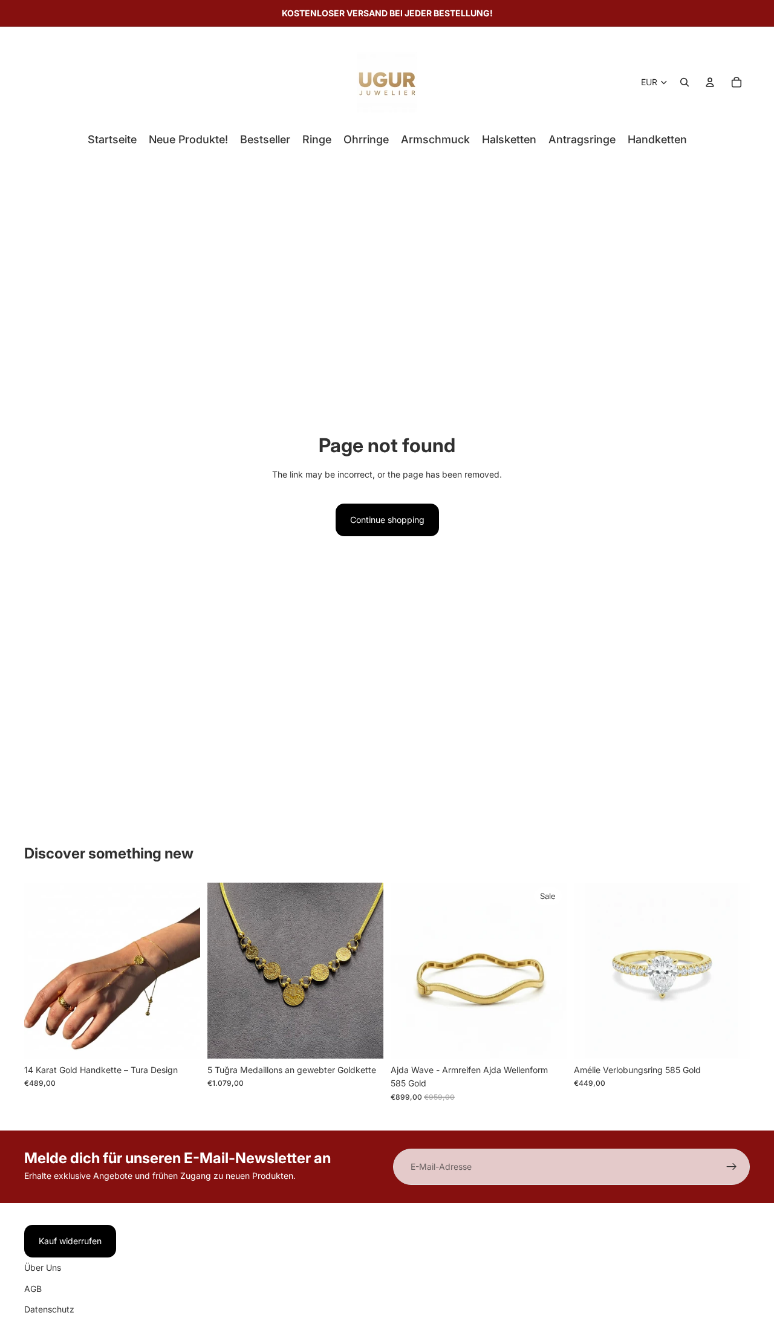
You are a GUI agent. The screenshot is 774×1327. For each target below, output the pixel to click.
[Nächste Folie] (182, 970)
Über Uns (42, 1267)
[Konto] (710, 82)
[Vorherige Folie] (42, 970)
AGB (33, 1288)
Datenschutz (49, 1309)
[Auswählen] (731, 1040)
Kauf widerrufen (70, 1241)
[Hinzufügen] (181, 1040)
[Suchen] (684, 82)
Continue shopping (387, 519)
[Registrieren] (731, 1166)
